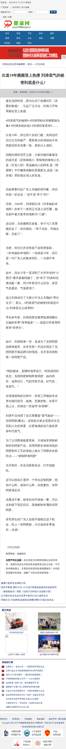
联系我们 (16, 719)
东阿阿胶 (52, 341)
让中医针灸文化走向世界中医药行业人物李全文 (24, 596)
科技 (18, 38)
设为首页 (16, 7)
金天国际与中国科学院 (49, 654)
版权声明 (53, 719)
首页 (7, 33)
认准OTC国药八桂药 (16, 654)
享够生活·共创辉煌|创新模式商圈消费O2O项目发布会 (27, 600)
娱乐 (41, 33)
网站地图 (62, 719)
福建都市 (21, 553)
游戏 (41, 38)
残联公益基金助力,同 (49, 632)
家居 (7, 38)
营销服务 (28, 719)
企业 (30, 38)
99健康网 (20, 64)
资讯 (18, 33)
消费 (52, 38)
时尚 (30, 43)
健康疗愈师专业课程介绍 (13, 583)
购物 (18, 43)
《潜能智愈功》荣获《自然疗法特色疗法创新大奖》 (27, 591)
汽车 (30, 33)
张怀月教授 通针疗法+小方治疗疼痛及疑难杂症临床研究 (29, 587)
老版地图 (40, 719)
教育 (52, 33)
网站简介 (4, 719)
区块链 (7, 43)
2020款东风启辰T (16, 632)
